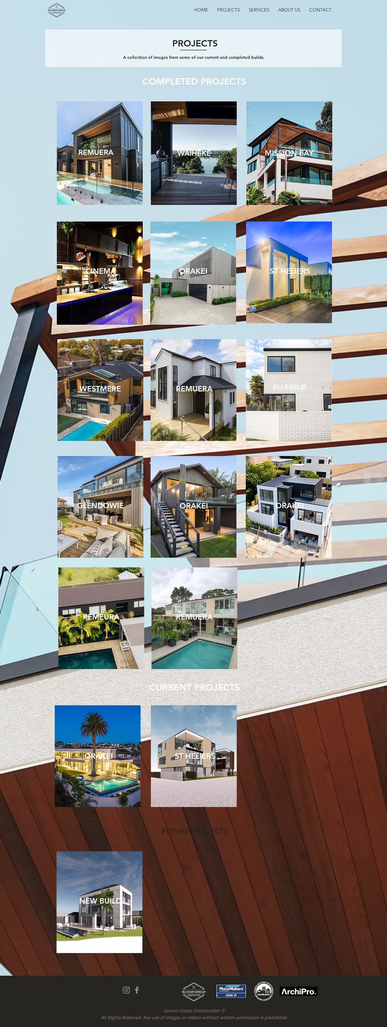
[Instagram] (126, 990)
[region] (289, 153)
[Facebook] (136, 990)
